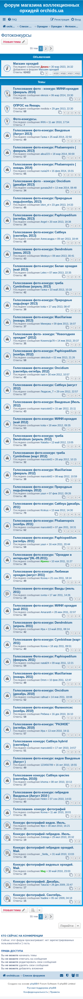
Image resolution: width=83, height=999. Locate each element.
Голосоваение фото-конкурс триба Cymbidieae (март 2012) (39, 454)
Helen (44, 798)
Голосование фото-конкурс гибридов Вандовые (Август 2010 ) (41, 794)
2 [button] (46, 48)
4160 (63, 73)
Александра (47, 238)
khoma (44, 781)
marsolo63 (46, 408)
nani (43, 374)
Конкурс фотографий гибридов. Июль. (42, 834)
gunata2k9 (46, 187)
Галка (44, 136)
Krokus (45, 510)
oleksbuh (46, 357)
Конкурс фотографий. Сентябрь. (37, 895)
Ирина (45, 561)
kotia (43, 306)
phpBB (34, 983)
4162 (77, 73)
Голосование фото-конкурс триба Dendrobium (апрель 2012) (38, 437)
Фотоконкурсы (16, 35)
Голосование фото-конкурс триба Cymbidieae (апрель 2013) (38, 284)
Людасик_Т (47, 391)
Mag (43, 871)
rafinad (44, 697)
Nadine (44, 898)
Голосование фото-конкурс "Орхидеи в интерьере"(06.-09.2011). (42, 556)
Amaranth (46, 612)
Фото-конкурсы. (25, 119)
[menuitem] (12, 19)
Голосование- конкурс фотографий (39, 809)
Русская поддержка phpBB (41, 988)
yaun (43, 493)
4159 (56, 73)
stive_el (45, 204)
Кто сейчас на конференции (22, 935)
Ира (43, 629)
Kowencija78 (48, 340)
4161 (70, 73)
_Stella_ (45, 854)
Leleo (44, 272)
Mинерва (46, 323)
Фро (43, 825)
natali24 (45, 663)
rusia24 (45, 171)
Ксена (44, 578)
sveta (44, 595)
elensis (44, 95)
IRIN (43, 122)
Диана (44, 66)
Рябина (45, 714)
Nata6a (45, 442)
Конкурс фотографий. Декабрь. (36, 881)
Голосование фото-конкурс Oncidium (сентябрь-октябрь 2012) (41, 369)
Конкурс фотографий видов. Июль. (39, 822)
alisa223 (45, 154)
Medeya (45, 255)
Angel (44, 221)
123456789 (47, 764)
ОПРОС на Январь (26, 105)
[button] (51, 48)
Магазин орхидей (26, 63)
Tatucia (45, 884)
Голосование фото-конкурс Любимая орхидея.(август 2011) (41, 573)
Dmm (44, 680)
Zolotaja (45, 837)
